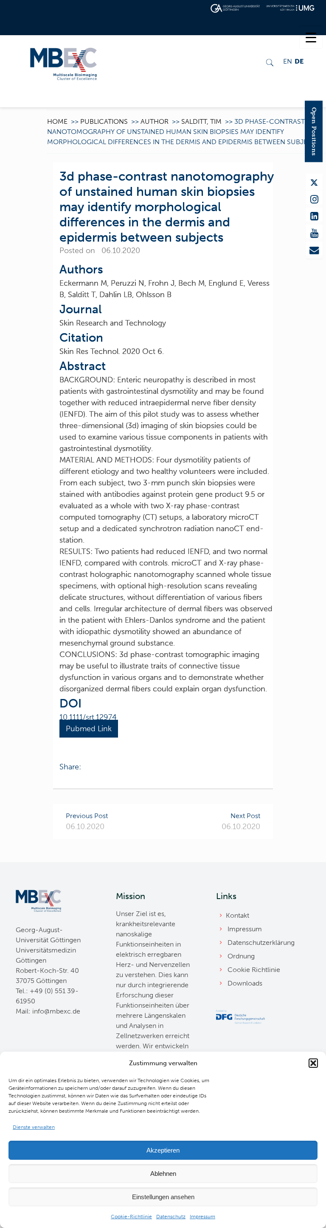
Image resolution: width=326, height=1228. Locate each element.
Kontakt (237, 915)
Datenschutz (170, 1217)
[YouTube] (314, 231)
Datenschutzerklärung (261, 942)
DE (299, 61)
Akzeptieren (163, 1150)
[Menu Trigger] (311, 37)
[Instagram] (314, 197)
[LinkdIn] (314, 214)
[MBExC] (63, 62)
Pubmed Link (89, 728)
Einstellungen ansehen (163, 1196)
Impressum (202, 1217)
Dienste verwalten (34, 1127)
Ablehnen (163, 1173)
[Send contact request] (314, 248)
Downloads (245, 983)
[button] (313, 1063)
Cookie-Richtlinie (131, 1217)
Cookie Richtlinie (254, 970)
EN (287, 61)
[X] (314, 182)
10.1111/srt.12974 (88, 717)
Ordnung (241, 956)
